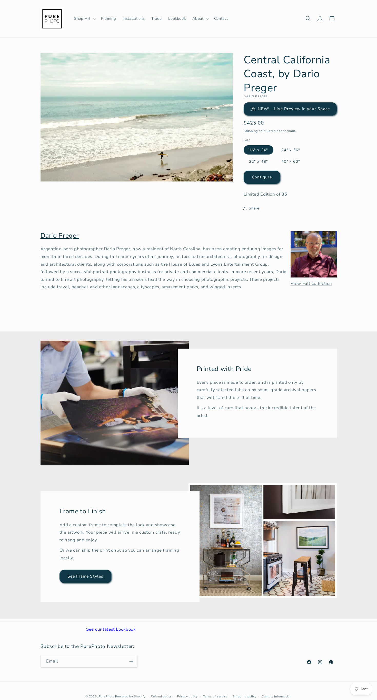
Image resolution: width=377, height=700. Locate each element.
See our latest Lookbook (111, 629)
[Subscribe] (131, 661)
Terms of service (215, 696)
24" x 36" (290, 149)
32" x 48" (258, 161)
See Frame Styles (85, 576)
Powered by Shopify (130, 696)
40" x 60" (290, 161)
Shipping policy (244, 696)
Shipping (251, 131)
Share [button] (254, 208)
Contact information (277, 696)
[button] (84, 18)
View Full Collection (311, 283)
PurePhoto (106, 696)
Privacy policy (187, 696)
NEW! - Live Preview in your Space (294, 109)
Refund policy (161, 696)
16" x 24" (258, 149)
